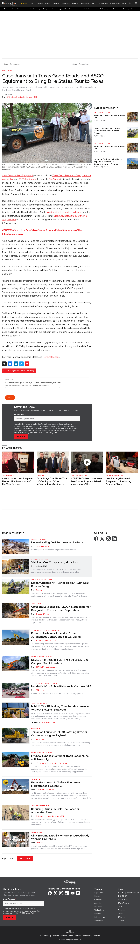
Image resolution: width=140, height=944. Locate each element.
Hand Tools (36, 603)
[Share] (10, 363)
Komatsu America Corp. (46, 640)
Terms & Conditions (83, 936)
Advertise (55, 936)
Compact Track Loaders (41, 657)
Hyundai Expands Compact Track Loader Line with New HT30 (60, 757)
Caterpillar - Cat (48, 722)
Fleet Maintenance (39, 703)
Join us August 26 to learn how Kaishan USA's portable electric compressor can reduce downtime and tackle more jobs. (57, 570)
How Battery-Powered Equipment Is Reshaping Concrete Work (118, 481)
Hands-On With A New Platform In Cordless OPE (61, 686)
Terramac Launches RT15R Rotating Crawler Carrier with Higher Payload (59, 733)
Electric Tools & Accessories (44, 683)
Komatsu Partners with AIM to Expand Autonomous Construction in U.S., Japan (108, 161)
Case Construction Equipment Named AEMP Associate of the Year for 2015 (18, 481)
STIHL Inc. (40, 690)
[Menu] (135, 3)
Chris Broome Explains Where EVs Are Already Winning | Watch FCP (60, 837)
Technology (36, 832)
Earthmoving (8, 475)
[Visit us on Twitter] (102, 539)
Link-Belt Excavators (45, 790)
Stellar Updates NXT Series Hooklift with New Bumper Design (107, 130)
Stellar (39, 590)
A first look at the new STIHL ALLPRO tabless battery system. (57, 693)
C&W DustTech (42, 546)
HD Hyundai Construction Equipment (52, 763)
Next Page (25, 858)
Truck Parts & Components (42, 580)
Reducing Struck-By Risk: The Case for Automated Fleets (55, 810)
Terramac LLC (42, 739)
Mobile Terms (38, 433)
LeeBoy (39, 843)
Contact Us (44, 936)
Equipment (7, 70)
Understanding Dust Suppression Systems (57, 542)
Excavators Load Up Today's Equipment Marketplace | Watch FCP (56, 784)
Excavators (36, 779)
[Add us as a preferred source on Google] (27, 363)
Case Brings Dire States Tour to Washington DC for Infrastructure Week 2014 (52, 481)
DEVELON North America (47, 667)
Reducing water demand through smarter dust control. (54, 550)
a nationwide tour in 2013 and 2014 (64, 212)
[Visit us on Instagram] (108, 539)
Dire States (54, 179)
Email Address (20, 414)
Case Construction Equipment (17, 175)
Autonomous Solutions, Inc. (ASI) (50, 816)
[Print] (4, 363)
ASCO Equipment (28, 179)
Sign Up (21, 437)
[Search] (130, 3)
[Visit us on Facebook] (96, 539)
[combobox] (35, 64)
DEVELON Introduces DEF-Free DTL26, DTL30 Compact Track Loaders (59, 661)
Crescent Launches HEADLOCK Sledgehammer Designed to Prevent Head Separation (61, 608)
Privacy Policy (53, 433)
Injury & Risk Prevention (41, 806)
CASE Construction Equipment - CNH (22, 97)
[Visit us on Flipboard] (78, 893)
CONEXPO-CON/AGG (79, 475)
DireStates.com (51, 357)
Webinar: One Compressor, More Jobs (109, 116)
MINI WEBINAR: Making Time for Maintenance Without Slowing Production (60, 708)
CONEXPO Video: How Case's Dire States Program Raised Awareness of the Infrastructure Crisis (86, 481)
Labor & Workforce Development (45, 630)
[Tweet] (21, 363)
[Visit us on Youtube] (72, 893)
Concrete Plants (38, 539)
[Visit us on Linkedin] (114, 539)
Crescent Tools (42, 614)
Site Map (96, 936)
